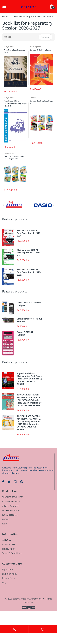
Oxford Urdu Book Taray (40, 50)
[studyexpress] (28, 6)
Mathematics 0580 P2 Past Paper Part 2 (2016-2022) (29, 253)
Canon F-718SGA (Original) (25, 333)
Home (5, 16)
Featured (45, 37)
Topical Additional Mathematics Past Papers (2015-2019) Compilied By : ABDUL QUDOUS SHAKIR (29, 378)
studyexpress (9, 46)
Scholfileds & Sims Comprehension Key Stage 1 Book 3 (15, 103)
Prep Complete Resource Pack (14, 51)
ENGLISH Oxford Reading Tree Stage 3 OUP (15, 157)
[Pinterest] (21, 481)
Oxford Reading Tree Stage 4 (41, 102)
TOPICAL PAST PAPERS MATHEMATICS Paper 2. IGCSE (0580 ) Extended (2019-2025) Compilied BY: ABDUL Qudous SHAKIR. (29, 423)
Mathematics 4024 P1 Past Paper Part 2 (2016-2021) (29, 233)
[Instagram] (15, 481)
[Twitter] (9, 481)
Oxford (33, 97)
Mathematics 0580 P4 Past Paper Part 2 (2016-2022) (29, 272)
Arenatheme (35, 598)
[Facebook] (3, 481)
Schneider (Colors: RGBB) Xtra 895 (29, 320)
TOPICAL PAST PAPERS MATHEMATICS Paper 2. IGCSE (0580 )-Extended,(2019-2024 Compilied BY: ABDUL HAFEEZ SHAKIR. (29, 400)
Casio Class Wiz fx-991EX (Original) (29, 304)
